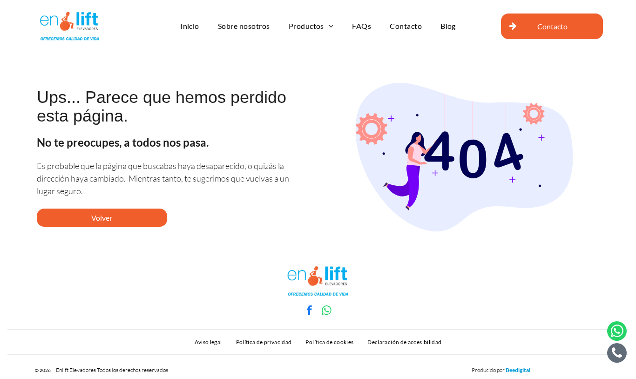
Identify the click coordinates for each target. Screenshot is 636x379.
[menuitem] (190, 26)
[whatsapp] (326, 311)
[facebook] (309, 311)
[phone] (617, 354)
